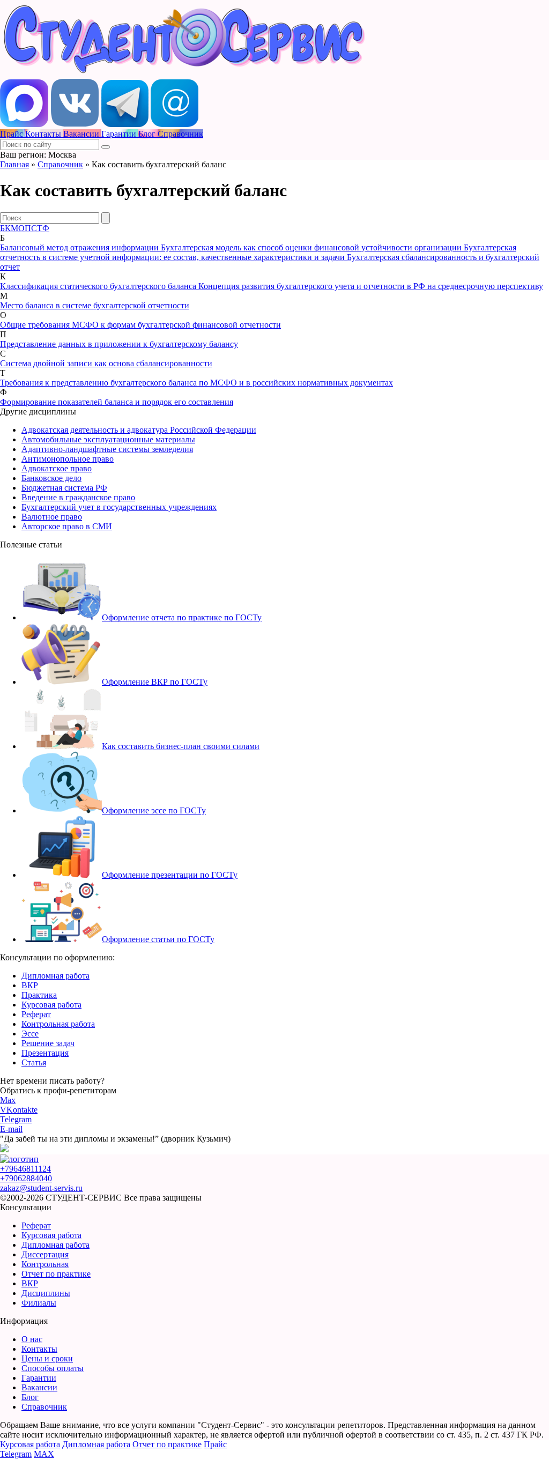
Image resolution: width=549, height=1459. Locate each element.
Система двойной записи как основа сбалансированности (106, 363)
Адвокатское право (56, 468)
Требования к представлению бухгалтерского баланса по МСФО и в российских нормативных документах (196, 382)
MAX (44, 1453)
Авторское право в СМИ (66, 526)
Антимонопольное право (67, 458)
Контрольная (45, 1264)
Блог (30, 1397)
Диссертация (45, 1254)
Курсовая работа (51, 1004)
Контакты (39, 1348)
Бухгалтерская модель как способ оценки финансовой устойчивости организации (312, 247)
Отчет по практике (56, 1273)
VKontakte (19, 1109)
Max (8, 1100)
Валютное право (51, 516)
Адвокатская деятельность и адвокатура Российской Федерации (138, 429)
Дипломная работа (55, 975)
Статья (33, 1062)
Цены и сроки (47, 1358)
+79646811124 (25, 1168)
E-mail (11, 1129)
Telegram (16, 1119)
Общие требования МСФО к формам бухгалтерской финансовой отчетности (140, 324)
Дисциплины (45, 1293)
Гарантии (38, 1377)
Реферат (36, 1014)
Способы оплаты (52, 1368)
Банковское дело (51, 478)
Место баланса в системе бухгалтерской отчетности (94, 305)
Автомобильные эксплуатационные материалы (108, 439)
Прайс (215, 1444)
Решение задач (48, 1043)
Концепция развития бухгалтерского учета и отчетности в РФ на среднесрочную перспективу (370, 286)
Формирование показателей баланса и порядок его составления (116, 401)
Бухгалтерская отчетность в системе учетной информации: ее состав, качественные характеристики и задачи (258, 252)
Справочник (60, 164)
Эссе (30, 1033)
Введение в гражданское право (78, 497)
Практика (39, 994)
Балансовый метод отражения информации (80, 247)
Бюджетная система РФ (64, 487)
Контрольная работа (58, 1023)
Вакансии (39, 1387)
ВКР (29, 985)
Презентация (45, 1052)
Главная (14, 164)
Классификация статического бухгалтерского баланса (99, 286)
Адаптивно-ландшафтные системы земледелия (107, 449)
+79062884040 (26, 1178)
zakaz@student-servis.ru (41, 1188)
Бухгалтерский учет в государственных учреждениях (119, 507)
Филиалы (38, 1302)
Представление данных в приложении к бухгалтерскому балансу (119, 344)
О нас (31, 1339)
